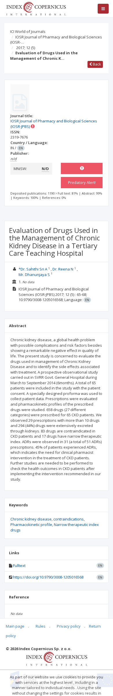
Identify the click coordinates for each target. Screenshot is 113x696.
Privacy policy (69, 626)
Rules (40, 626)
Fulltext (19, 565)
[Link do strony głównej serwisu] (36, 8)
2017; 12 (25, 47)
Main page (15, 626)
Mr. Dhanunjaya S (34, 274)
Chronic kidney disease (31, 519)
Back (96, 64)
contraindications (68, 519)
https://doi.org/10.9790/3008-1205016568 (48, 577)
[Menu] (103, 9)
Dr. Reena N (62, 269)
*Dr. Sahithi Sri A (33, 269)
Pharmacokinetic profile (31, 524)
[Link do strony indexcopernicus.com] (56, 658)
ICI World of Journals (27, 31)
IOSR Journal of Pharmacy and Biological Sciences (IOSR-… (56, 39)
